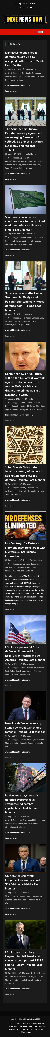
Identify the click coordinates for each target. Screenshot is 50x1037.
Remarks (23, 743)
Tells (38, 900)
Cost (42, 896)
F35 (28, 976)
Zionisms (9, 495)
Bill (35, 668)
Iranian (20, 824)
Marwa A (28, 314)
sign (21, 325)
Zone (20, 80)
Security (14, 168)
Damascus (36, 73)
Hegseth (34, 976)
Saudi (7, 168)
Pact (37, 321)
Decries (8, 77)
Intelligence (21, 567)
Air (20, 564)
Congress (35, 896)
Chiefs (28, 73)
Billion (22, 896)
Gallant (8, 406)
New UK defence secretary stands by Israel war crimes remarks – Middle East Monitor (25, 728)
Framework (27, 165)
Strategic (30, 168)
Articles (12, 1029)
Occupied (9, 80)
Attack (28, 318)
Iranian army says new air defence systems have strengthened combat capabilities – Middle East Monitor (21, 804)
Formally (30, 241)
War (28, 675)
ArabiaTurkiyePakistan (14, 161)
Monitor (41, 77)
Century (22, 488)
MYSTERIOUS (10, 571)
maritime (9, 244)
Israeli (27, 77)
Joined (38, 241)
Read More (9, 91)
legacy (8, 409)
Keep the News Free (37, 1026)
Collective (38, 161)
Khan (42, 406)
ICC (27, 406)
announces (32, 237)
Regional (36, 165)
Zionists (17, 495)
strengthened (10, 827)
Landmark (9, 321)
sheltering (29, 571)
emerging (17, 165)
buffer (22, 73)
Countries (9, 241)
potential (23, 980)
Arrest (22, 403)
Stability (22, 168)
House (23, 671)
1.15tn (22, 668)
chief (28, 896)
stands (40, 743)
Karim (32, 406)
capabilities (33, 820)
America (29, 668)
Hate (16, 491)
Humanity (21, 406)
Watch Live (39, 1029)
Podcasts (21, 1029)
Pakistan (8, 325)
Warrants (38, 409)
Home (10, 1023)
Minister (15, 409)
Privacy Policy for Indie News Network (29, 1023)
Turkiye (27, 325)
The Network (12, 1026)
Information (10, 567)
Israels (30, 671)
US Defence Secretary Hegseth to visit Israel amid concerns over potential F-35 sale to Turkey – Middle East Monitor (24, 960)
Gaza (14, 406)
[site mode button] (40, 32)
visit (16, 80)
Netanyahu (23, 409)
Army (25, 820)
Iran (28, 567)
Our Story (23, 1026)
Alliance (22, 237)
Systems (21, 827)
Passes (22, 675)
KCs (37, 406)
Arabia (40, 237)
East (22, 77)
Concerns (9, 976)
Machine (37, 671)
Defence (16, 77)
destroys (34, 564)
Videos (29, 1029)
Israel (33, 567)
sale (29, 980)
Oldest (41, 491)
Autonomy (29, 161)
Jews (20, 491)
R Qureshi (29, 399)
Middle (34, 77)
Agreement (24, 158)
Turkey (8, 983)
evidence (9, 491)
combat (42, 820)
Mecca (17, 321)
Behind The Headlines (32, 560)
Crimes (29, 403)
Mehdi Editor (31, 69)
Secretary (32, 743)
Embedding (14, 671)
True (31, 409)
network (20, 571)
